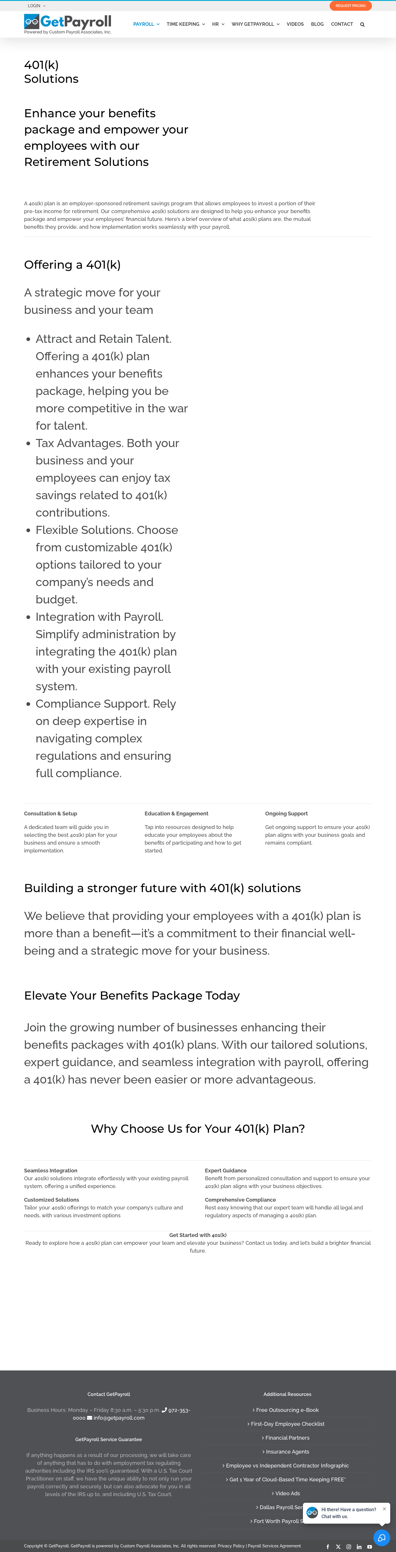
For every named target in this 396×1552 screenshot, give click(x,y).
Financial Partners (288, 1438)
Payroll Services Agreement (274, 1545)
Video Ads (287, 1493)
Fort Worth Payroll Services (287, 1521)
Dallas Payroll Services (288, 1507)
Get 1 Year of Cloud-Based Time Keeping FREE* (288, 1479)
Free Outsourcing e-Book (287, 1410)
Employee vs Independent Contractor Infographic (287, 1466)
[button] (362, 24)
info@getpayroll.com (118, 1418)
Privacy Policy (231, 1545)
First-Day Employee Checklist (287, 1424)
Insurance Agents (287, 1452)
